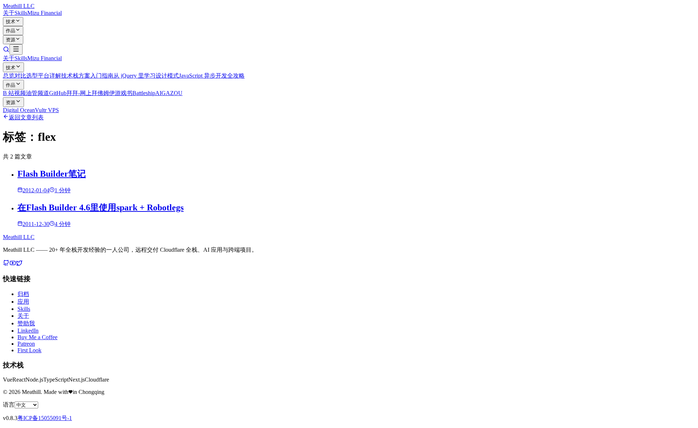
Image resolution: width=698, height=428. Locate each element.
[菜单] (16, 49)
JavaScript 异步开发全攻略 (212, 76)
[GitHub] (6, 264)
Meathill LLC (19, 6)
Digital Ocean (19, 110)
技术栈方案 (75, 76)
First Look (29, 350)
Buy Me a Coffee (37, 337)
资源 (10, 39)
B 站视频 (14, 93)
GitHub (58, 93)
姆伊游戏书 (117, 93)
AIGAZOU (168, 93)
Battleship (143, 93)
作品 (10, 30)
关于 (9, 13)
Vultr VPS (47, 110)
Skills (21, 13)
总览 (9, 76)
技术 (10, 21)
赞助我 (26, 323)
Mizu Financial (44, 13)
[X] (19, 264)
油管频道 (37, 93)
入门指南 (101, 76)
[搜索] (6, 51)
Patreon (26, 344)
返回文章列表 (26, 117)
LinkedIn (28, 331)
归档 (23, 294)
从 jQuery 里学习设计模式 (146, 76)
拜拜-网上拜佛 (85, 93)
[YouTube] (12, 264)
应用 (23, 302)
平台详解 (49, 76)
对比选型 (26, 76)
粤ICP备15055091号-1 (44, 418)
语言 (9, 405)
